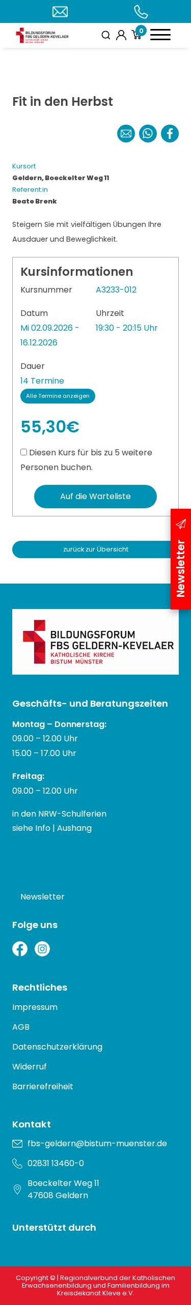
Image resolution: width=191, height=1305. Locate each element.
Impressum (35, 1007)
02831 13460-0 (56, 1163)
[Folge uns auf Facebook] (20, 948)
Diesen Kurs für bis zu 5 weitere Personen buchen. (86, 460)
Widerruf (29, 1066)
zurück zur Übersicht (95, 549)
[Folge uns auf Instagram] (42, 948)
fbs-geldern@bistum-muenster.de (97, 1143)
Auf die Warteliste (95, 496)
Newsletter (42, 897)
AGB (21, 1027)
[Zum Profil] (121, 35)
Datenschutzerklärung (57, 1047)
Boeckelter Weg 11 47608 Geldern (63, 1189)
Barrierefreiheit (42, 1086)
